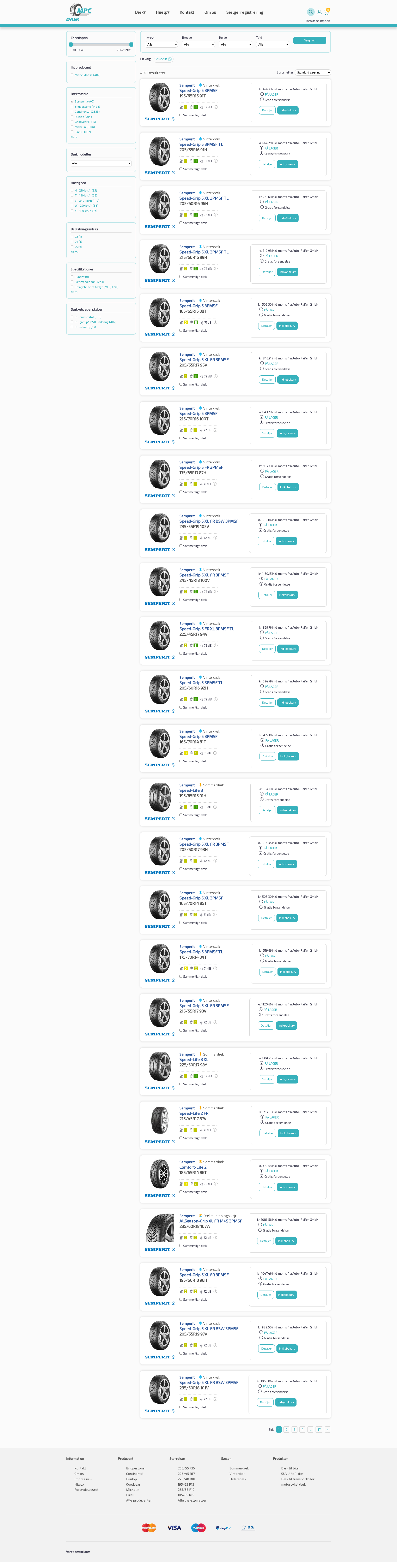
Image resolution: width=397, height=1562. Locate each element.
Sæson (149, 38)
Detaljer (267, 110)
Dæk (140, 12)
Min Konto (319, 12)
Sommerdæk (239, 1468)
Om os (210, 12)
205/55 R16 (186, 1468)
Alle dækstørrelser (192, 1500)
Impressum (83, 1479)
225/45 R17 (186, 1473)
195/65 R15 (186, 1484)
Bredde (187, 37)
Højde (223, 37)
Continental (134, 1473)
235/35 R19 (186, 1489)
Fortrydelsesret (86, 1489)
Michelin (132, 1489)
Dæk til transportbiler (297, 1479)
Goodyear (133, 1484)
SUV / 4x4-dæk (292, 1473)
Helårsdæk (238, 1479)
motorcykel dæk (293, 1484)
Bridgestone (135, 1468)
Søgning (309, 40)
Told (259, 37)
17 (319, 1429)
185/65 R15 (186, 1495)
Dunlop (131, 1479)
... (311, 1429)
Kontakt (187, 12)
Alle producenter (139, 1500)
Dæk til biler (290, 1468)
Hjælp (162, 12)
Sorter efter (285, 72)
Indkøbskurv (288, 110)
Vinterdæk (237, 1473)
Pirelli (130, 1495)
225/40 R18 (186, 1479)
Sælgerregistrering (244, 12)
